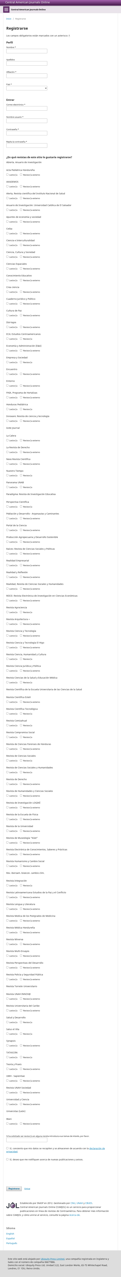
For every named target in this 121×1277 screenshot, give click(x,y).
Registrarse (14, 1188)
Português (11, 1243)
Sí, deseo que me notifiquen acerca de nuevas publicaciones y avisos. (46, 1159)
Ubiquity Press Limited (52, 1258)
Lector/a (13, 174)
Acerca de (74, 1214)
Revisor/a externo (31, 174)
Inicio (8, 18)
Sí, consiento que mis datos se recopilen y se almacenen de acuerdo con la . (55, 1150)
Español (10, 1238)
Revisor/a (27, 338)
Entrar (27, 1188)
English (10, 1233)
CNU (73, 1203)
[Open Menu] (6, 9)
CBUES (88, 1203)
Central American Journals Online (27, 2)
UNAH (80, 1203)
